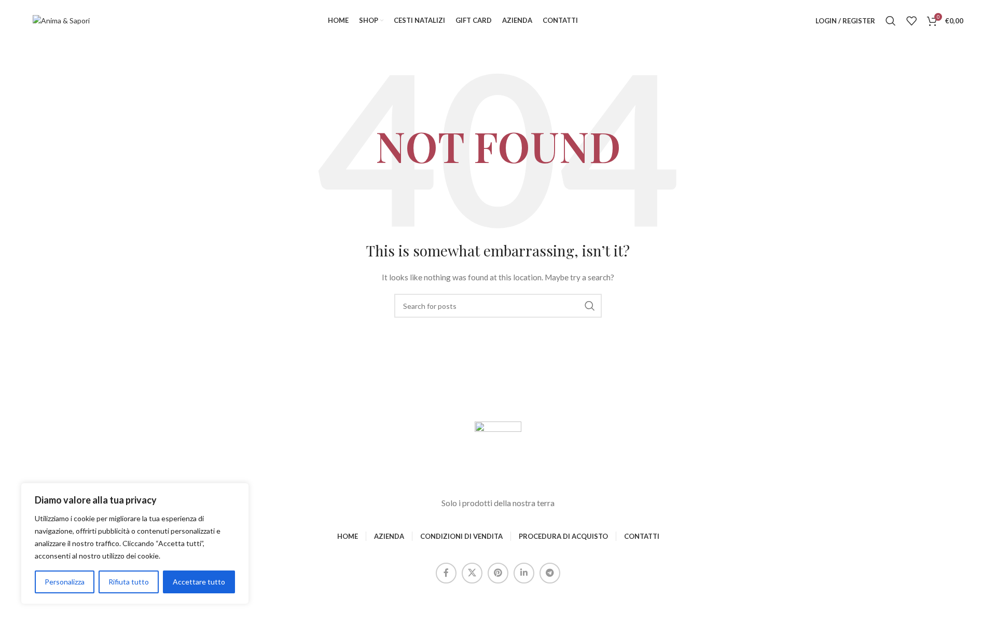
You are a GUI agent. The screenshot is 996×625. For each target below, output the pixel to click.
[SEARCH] (590, 306)
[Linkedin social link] (524, 573)
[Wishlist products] (911, 20)
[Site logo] (61, 20)
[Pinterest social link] (498, 573)
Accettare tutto (199, 581)
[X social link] (472, 573)
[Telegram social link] (550, 573)
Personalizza (65, 581)
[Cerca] (890, 20)
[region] (135, 543)
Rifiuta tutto (128, 581)
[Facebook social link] (446, 573)
